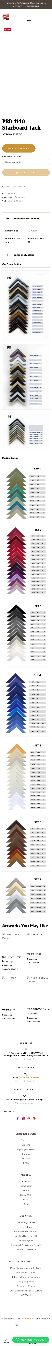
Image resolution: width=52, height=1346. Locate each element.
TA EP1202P (34, 954)
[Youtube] (28, 1118)
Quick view (17, 949)
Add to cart (28, 173)
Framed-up (33, 238)
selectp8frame (15, 201)
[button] (30, 1340)
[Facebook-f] (17, 1118)
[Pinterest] (34, 1118)
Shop (6, 1342)
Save (8, 29)
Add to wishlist (15, 187)
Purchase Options (11, 156)
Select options (13, 940)
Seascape (20, 197)
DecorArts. (26, 1318)
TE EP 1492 (8, 1010)
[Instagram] (23, 1118)
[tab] (26, 218)
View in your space (19, 148)
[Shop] (6, 1340)
